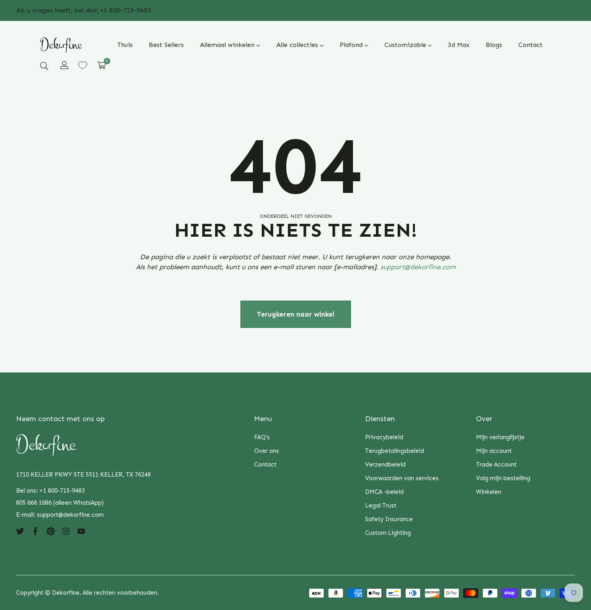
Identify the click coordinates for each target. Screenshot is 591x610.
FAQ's (262, 437)
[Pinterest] (51, 530)
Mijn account (494, 450)
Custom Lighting (388, 532)
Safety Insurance (389, 519)
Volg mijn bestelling (503, 478)
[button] (44, 65)
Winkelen (488, 491)
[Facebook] (35, 530)
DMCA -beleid (384, 491)
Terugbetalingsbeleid (394, 450)
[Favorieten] (82, 65)
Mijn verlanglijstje (500, 437)
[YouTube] (81, 530)
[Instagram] (66, 530)
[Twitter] (20, 530)
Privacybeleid (384, 437)
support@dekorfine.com (418, 267)
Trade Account (496, 464)
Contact (265, 464)
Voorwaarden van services (402, 478)
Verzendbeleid (385, 464)
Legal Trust (380, 505)
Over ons (266, 450)
